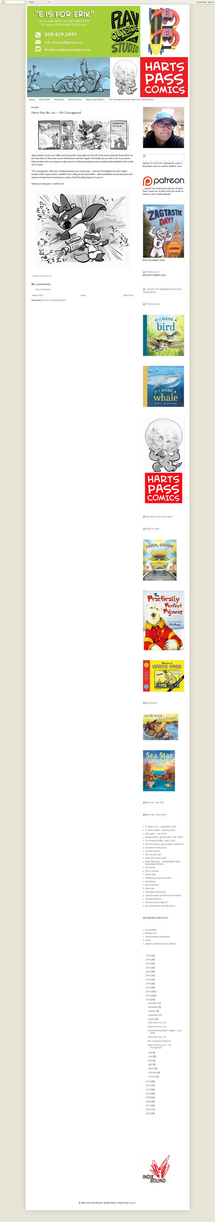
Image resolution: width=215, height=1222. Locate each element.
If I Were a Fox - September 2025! (161, 827)
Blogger (132, 1203)
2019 (148, 979)
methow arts (151, 933)
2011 (148, 1089)
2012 (148, 1085)
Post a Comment (42, 289)
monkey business (153, 899)
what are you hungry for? (156, 902)
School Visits (74, 99)
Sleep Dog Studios (95, 99)
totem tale (149, 888)
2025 (148, 959)
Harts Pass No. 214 (157, 1026)
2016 (148, 991)
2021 (148, 971)
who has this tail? (153, 854)
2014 (148, 999)
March (151, 1068)
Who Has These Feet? (155, 858)
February (152, 1072)
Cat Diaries (150, 867)
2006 (148, 1109)
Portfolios (59, 99)
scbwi (147, 940)
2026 (148, 955)
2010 (148, 1093)
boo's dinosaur (152, 885)
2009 (148, 1097)
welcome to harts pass (155, 847)
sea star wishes (152, 851)
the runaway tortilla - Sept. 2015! (160, 840)
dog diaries (150, 881)
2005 (148, 1113)
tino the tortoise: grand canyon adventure (164, 844)
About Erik (44, 99)
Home (32, 99)
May (150, 1060)
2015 (148, 995)
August (151, 1019)
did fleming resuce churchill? (158, 878)
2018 (148, 983)
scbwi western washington (157, 937)
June (150, 1056)
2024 (148, 963)
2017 (148, 987)
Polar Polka (150, 874)
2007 (148, 1105)
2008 (148, 1101)
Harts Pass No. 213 (157, 1037)
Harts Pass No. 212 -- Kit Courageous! (159, 1046)
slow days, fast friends (155, 892)
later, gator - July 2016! (156, 834)
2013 (148, 1081)
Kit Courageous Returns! (159, 1041)
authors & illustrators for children (160, 944)
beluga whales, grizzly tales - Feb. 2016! (164, 837)
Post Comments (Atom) (55, 300)
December (153, 1003)
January (152, 1076)
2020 (148, 975)
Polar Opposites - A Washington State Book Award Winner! (162, 862)
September (153, 1015)
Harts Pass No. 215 (157, 1022)
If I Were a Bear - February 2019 (160, 830)
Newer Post (37, 295)
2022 (148, 967)
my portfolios (151, 930)
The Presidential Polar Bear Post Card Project (131, 99)
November (153, 1007)
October (152, 1011)
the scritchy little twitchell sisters (160, 906)
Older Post (128, 295)
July (150, 1052)
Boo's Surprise (152, 871)
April (150, 1064)
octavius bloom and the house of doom (163, 895)
